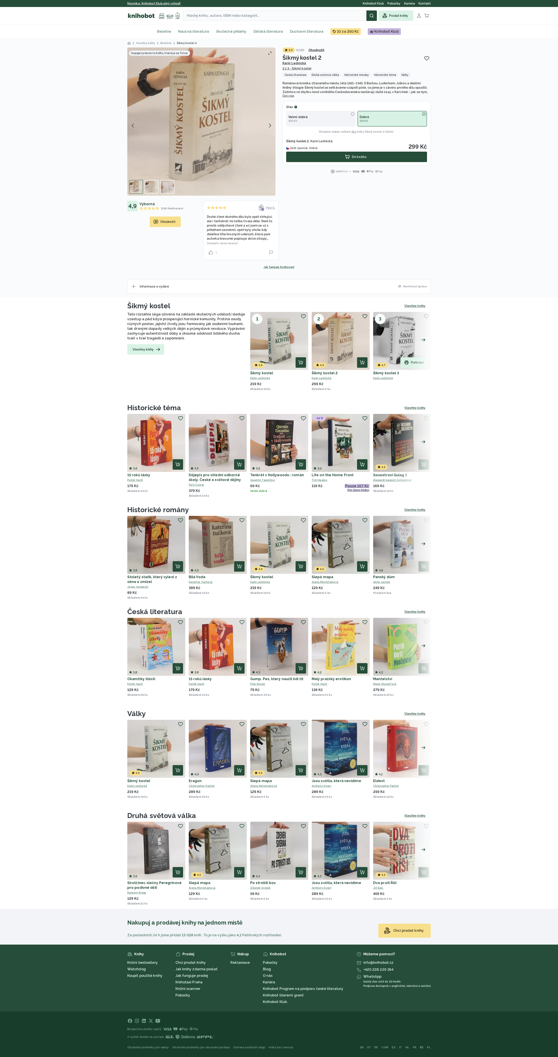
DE (376, 1047)
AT (369, 1047)
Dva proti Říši (384, 883)
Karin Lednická (294, 63)
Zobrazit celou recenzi (222, 243)
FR (414, 1047)
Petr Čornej (196, 484)
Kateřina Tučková (201, 582)
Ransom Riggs (136, 892)
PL (429, 1047)
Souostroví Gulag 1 (390, 475)
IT (400, 1047)
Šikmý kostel (148, 306)
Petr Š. (270, 207)
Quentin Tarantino (262, 480)
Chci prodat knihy (190, 962)
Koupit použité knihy (144, 976)
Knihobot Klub (275, 1002)
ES (393, 1047)
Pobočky (182, 995)
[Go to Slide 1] (136, 187)
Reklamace (240, 962)
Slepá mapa (322, 577)
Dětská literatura (268, 31)
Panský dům (384, 577)
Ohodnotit (316, 50)
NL (407, 1047)
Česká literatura (154, 612)
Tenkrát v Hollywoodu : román (277, 475)
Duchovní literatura (306, 31)
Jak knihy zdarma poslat (196, 969)
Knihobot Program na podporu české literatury (303, 989)
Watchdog (136, 969)
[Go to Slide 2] (152, 187)
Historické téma (154, 408)
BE (422, 1047)
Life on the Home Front (333, 475)
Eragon (195, 781)
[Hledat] (371, 15)
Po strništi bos (263, 883)
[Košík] (427, 16)
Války (136, 714)
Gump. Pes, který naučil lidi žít (276, 679)
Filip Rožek (257, 684)
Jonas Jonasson (137, 586)
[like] (211, 252)
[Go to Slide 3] (167, 187)
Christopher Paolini (202, 786)
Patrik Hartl (135, 480)
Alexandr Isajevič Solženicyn (392, 480)
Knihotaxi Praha (189, 982)
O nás (268, 976)
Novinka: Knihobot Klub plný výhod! (154, 3)
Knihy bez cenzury (281, 1047)
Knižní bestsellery (142, 962)
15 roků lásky (138, 475)
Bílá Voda (197, 577)
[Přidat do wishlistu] (427, 58)
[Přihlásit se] (419, 16)
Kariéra (269, 982)
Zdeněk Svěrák (260, 887)
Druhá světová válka (161, 815)
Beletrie (164, 31)
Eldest (379, 781)
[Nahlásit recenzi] (271, 252)
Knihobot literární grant (283, 995)
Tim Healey (319, 480)
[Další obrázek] (270, 125)
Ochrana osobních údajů (249, 1047)
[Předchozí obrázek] (133, 125)
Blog (267, 969)
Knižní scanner (187, 989)
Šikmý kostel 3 (386, 373)
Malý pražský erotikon (331, 679)
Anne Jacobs (381, 582)
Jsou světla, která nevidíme (336, 781)
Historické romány (158, 510)
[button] (201, 121)
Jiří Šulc (378, 887)
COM (384, 1047)
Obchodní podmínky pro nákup (148, 1047)
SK (362, 1047)
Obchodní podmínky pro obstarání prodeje (201, 1047)
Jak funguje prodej (191, 976)
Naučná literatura (193, 31)
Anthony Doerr (321, 786)
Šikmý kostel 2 (325, 373)
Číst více (288, 95)
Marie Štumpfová (384, 684)
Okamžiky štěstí (141, 679)
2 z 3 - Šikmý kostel (296, 68)
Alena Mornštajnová (325, 582)
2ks (354, 131)
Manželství (382, 679)
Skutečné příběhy (231, 31)
